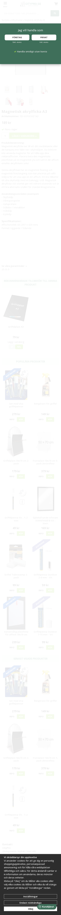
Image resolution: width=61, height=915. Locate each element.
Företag (17, 37)
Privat (44, 37)
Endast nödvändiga (30, 902)
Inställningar (30, 896)
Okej (30, 908)
